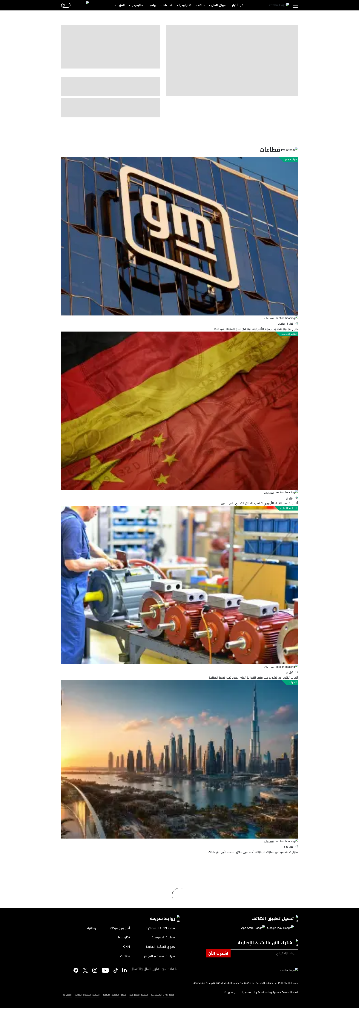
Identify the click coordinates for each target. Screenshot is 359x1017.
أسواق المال (219, 5)
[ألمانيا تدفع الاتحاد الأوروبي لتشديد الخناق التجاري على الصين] (179, 411)
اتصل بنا (67, 994)
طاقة (201, 5)
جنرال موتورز (290, 159)
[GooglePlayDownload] (279, 928)
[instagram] (94, 970)
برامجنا (152, 5)
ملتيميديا (137, 5)
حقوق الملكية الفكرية (114, 994)
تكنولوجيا (185, 5)
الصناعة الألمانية (288, 508)
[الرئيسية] (279, 5)
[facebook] (75, 970)
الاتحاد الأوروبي (289, 334)
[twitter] (124, 970)
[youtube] (105, 970)
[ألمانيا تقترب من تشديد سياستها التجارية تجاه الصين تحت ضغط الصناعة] (179, 585)
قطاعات (168, 5)
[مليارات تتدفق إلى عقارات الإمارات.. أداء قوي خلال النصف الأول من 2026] (179, 759)
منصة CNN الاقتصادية (162, 994)
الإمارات (293, 682)
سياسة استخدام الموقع (87, 994)
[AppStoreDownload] (253, 928)
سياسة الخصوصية (138, 994)
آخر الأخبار (238, 5)
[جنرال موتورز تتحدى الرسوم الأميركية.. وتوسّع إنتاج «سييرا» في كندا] (179, 236)
